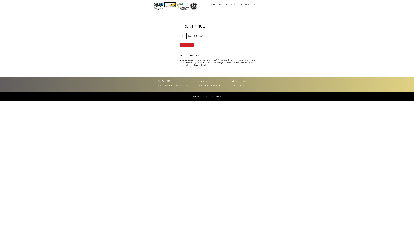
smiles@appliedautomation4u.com (209, 85)
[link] (187, 45)
